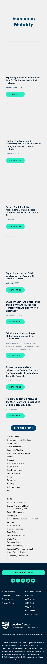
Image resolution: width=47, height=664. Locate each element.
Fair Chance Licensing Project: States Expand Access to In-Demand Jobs (21, 336)
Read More (15, 94)
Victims (10, 490)
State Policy (12, 539)
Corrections (12, 443)
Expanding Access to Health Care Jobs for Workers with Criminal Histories (23, 80)
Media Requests (9, 591)
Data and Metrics (14, 525)
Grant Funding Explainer (17, 552)
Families (10, 456)
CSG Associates (32, 610)
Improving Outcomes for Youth (20, 549)
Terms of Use (7, 599)
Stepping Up (12, 515)
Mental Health (13, 473)
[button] (13, 580)
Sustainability (13, 542)
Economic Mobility (15, 450)
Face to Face (13, 532)
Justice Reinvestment (16, 463)
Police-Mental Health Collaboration (22, 519)
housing (10, 460)
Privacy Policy (8, 603)
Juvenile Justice (14, 467)
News (9, 477)
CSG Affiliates (31, 614)
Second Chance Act (15, 512)
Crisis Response (14, 446)
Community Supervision (17, 555)
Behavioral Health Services (19, 440)
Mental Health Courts (16, 535)
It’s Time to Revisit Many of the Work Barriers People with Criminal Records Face (23, 401)
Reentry (10, 483)
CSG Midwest (31, 599)
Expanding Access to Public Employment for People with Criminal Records (20, 276)
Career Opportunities (11, 595)
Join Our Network (24, 573)
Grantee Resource (15, 529)
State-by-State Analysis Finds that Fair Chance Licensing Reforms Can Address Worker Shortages (23, 306)
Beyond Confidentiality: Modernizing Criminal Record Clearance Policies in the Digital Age (22, 211)
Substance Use (13, 487)
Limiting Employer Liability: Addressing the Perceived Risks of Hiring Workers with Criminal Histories (23, 145)
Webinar (10, 522)
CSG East (29, 595)
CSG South (30, 603)
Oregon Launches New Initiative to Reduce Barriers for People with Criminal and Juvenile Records (22, 371)
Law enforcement (15, 470)
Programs (11, 480)
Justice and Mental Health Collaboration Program (18, 507)
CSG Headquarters (33, 591)
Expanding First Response (18, 453)
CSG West (29, 607)
